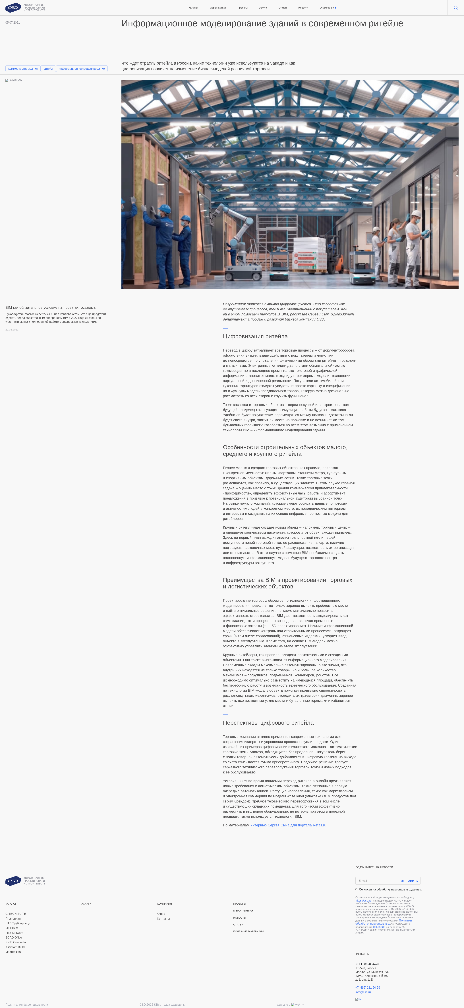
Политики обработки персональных (383, 922)
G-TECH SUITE (15, 913)
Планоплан (13, 918)
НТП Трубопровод (17, 923)
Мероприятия (218, 7)
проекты (239, 903)
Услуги (263, 7)
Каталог (193, 7)
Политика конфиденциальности (26, 1004)
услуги (86, 903)
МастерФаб (13, 951)
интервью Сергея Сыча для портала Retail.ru (288, 825)
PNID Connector (16, 942)
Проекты (242, 7)
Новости (303, 7)
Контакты (163, 918)
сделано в (283, 1004)
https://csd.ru (363, 900)
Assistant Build (15, 947)
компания (164, 903)
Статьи (283, 7)
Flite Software (14, 932)
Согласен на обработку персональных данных (390, 889)
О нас (161, 913)
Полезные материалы (248, 931)
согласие (379, 926)
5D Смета (11, 928)
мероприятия (243, 910)
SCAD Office (13, 937)
